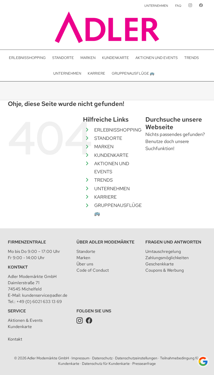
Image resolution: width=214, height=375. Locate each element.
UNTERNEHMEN (112, 189)
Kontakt (18, 267)
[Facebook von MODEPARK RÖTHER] (201, 5)
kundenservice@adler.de (44, 295)
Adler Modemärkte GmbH (48, 358)
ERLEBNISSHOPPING (117, 130)
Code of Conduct (92, 270)
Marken (83, 257)
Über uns (84, 264)
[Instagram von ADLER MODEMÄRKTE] (190, 5)
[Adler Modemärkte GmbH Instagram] (79, 320)
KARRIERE (105, 197)
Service (17, 311)
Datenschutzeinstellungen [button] (136, 358)
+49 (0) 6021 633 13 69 (39, 301)
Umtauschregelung (163, 251)
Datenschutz (102, 358)
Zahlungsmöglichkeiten (167, 257)
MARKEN (104, 147)
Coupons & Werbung (164, 270)
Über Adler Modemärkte (105, 242)
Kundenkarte (20, 326)
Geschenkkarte (159, 264)
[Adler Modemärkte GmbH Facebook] (89, 320)
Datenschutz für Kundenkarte (106, 363)
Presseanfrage (144, 363)
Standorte (85, 251)
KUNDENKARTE (111, 155)
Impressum (81, 358)
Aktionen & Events (25, 320)
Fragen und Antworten (173, 242)
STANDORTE (108, 138)
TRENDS (103, 180)
